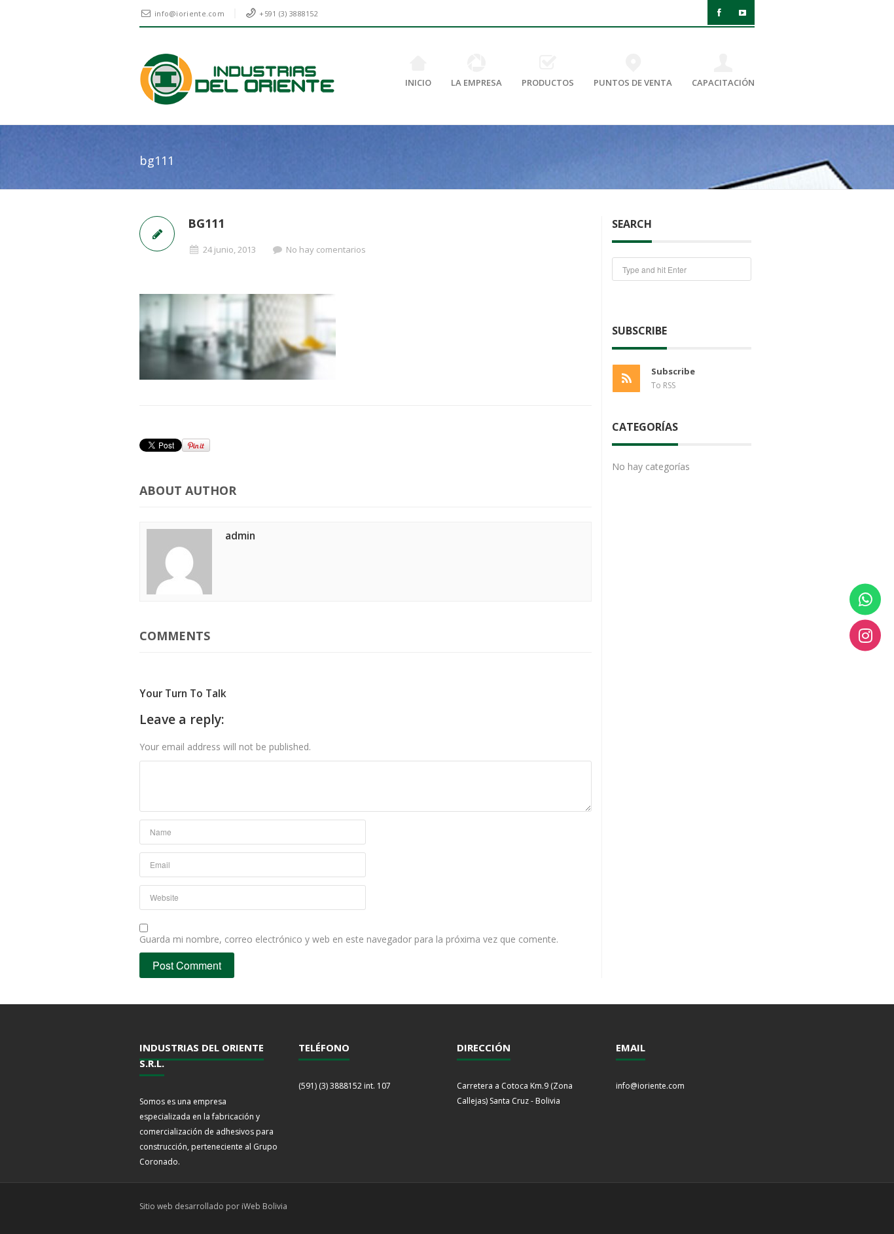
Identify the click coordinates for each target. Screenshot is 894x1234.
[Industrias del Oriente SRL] (237, 79)
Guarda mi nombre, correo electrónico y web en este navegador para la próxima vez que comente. (348, 939)
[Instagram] (865, 635)
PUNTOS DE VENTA (633, 82)
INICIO (418, 82)
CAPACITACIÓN (723, 82)
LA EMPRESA (476, 82)
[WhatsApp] (865, 599)
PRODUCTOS (548, 82)
